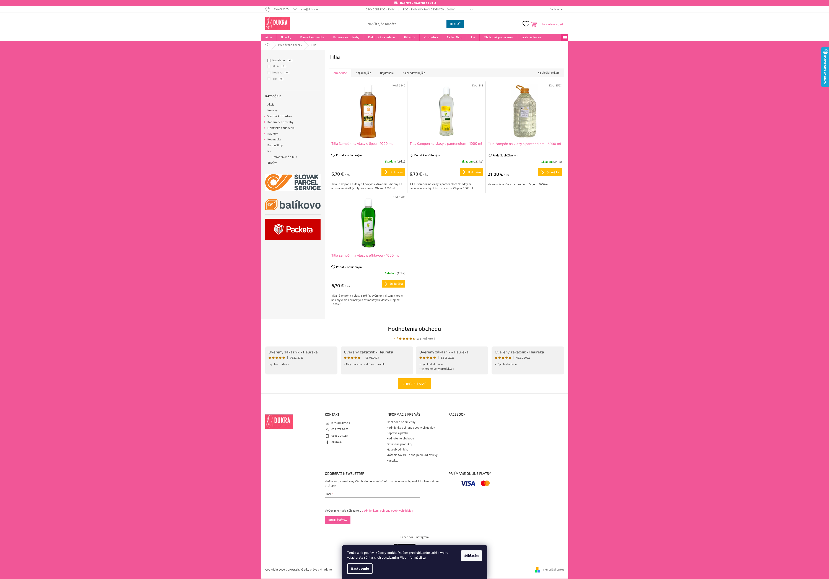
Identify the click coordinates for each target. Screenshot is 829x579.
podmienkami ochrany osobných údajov (387, 511)
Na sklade (281, 60)
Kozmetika (274, 139)
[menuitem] (269, 37)
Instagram (422, 537)
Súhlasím (471, 555)
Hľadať (455, 24)
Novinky (272, 110)
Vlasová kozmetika (279, 116)
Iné (269, 151)
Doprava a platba (398, 433)
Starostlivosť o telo (284, 157)
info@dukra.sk (340, 423)
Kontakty (392, 461)
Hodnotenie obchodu (414, 328)
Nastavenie (360, 568)
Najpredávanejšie (414, 73)
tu (424, 557)
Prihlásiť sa (337, 520)
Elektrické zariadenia (281, 128)
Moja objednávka (398, 449)
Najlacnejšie (363, 73)
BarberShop (275, 145)
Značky (272, 163)
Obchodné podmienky (380, 9)
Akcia (278, 66)
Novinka (280, 72)
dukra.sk (336, 442)
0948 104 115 (339, 436)
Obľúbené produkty (399, 444)
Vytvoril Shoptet (553, 570)
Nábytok (272, 134)
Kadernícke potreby (280, 122)
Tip (277, 79)
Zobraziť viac (414, 384)
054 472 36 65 (340, 429)
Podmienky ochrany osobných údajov (428, 9)
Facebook (407, 537)
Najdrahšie (387, 73)
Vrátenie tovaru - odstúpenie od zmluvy (412, 455)
